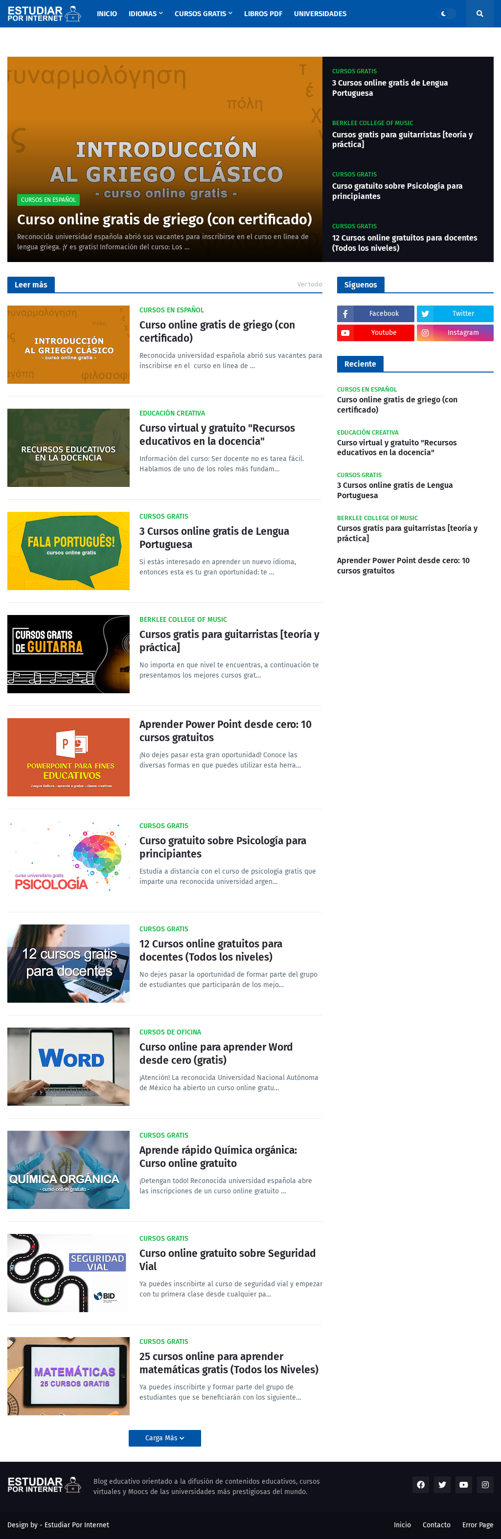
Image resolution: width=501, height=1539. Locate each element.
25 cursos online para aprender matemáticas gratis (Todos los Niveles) (229, 1363)
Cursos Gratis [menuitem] (200, 13)
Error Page (478, 1525)
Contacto (437, 1525)
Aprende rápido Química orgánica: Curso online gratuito (218, 1157)
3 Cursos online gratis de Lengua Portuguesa (390, 88)
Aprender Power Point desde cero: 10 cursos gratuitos (225, 731)
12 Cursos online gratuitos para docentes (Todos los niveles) (405, 243)
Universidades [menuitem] (320, 13)
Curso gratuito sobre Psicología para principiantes (397, 191)
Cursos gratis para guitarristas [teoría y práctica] (402, 140)
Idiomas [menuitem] (143, 13)
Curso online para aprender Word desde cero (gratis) (216, 1054)
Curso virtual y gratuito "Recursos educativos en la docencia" (217, 435)
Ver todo (309, 284)
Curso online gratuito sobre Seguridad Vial (227, 1260)
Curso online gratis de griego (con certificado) (164, 219)
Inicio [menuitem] (107, 13)
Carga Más (162, 1438)
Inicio (402, 1525)
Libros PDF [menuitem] (263, 13)
